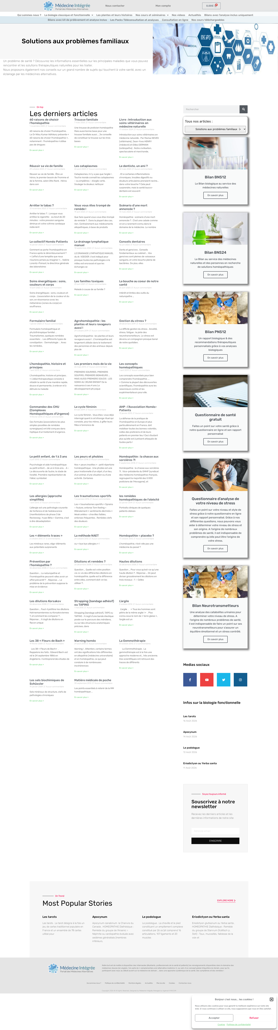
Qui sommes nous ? (29, 15)
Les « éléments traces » (46, 535)
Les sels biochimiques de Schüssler (47, 681)
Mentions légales (135, 983)
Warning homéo (85, 641)
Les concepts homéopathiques (131, 365)
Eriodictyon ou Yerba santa (200, 763)
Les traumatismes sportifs (92, 496)
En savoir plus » (37, 150)
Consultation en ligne (175, 19)
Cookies (221, 1024)
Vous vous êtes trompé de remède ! (92, 207)
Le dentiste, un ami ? (133, 166)
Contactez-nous (185, 983)
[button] (271, 999)
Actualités (194, 15)
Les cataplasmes (85, 166)
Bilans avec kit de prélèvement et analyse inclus (77, 19)
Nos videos (178, 15)
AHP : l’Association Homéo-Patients (138, 408)
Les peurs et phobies (88, 456)
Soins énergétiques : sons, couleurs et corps (48, 283)
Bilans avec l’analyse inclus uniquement (228, 15)
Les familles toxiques (89, 281)
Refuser (254, 1017)
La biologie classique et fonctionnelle (67, 15)
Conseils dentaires (132, 241)
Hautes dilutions (130, 561)
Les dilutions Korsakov (45, 601)
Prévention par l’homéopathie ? (41, 563)
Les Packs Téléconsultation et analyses (134, 19)
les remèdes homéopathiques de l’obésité (139, 497)
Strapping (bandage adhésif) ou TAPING (94, 602)
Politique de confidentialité (239, 1024)
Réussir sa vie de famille (46, 166)
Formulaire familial (43, 321)
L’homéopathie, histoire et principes (48, 365)
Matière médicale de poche (92, 680)
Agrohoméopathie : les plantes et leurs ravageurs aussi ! (92, 324)
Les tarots (189, 716)
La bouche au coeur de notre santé (138, 283)
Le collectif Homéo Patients (49, 241)
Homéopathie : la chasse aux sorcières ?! (138, 458)
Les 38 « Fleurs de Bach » (47, 641)
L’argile (124, 601)
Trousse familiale (86, 119)
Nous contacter (115, 5)
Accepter (214, 1017)
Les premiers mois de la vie (92, 364)
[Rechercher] (244, 109)
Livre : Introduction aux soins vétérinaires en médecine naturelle (135, 123)
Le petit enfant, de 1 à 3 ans (48, 456)
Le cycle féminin (85, 407)
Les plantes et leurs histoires (114, 15)
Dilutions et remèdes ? (90, 561)
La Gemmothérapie (132, 641)
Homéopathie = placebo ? (136, 535)
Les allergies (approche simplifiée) (46, 497)
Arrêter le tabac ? (42, 205)
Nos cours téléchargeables (207, 19)
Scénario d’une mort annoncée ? (133, 207)
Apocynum (189, 731)
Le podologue (191, 747)
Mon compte (163, 5)
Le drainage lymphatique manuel (91, 243)
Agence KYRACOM (169, 991)
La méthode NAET (86, 535)
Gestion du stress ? (132, 321)
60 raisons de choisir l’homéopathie (44, 121)
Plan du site (161, 983)
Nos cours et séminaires (150, 15)
